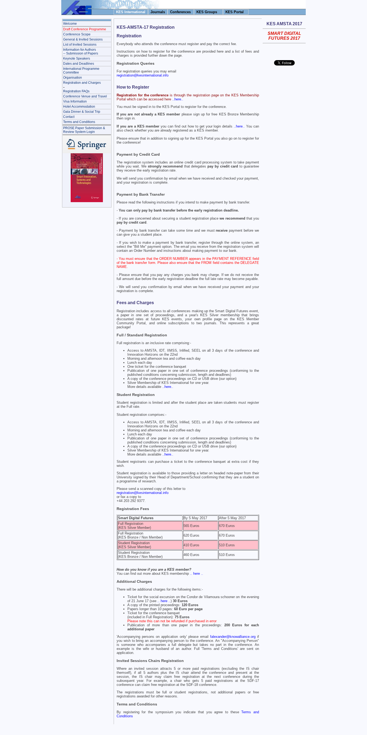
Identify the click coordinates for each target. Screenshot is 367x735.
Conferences (180, 12)
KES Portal (234, 12)
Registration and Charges (82, 83)
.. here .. (196, 574)
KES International (130, 12)
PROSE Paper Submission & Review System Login (84, 130)
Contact (68, 117)
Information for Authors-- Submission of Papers (80, 51)
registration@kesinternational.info (142, 75)
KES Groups (206, 12)
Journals (157, 12)
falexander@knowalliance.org (233, 637)
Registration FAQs (76, 91)
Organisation (72, 77)
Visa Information (75, 101)
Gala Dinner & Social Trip (81, 112)
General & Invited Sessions (83, 39)
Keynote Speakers (76, 58)
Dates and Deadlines (78, 64)
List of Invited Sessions (79, 44)
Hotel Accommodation (79, 106)
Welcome (70, 24)
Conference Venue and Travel (85, 96)
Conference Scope (77, 34)
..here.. (177, 99)
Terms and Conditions (79, 122)
